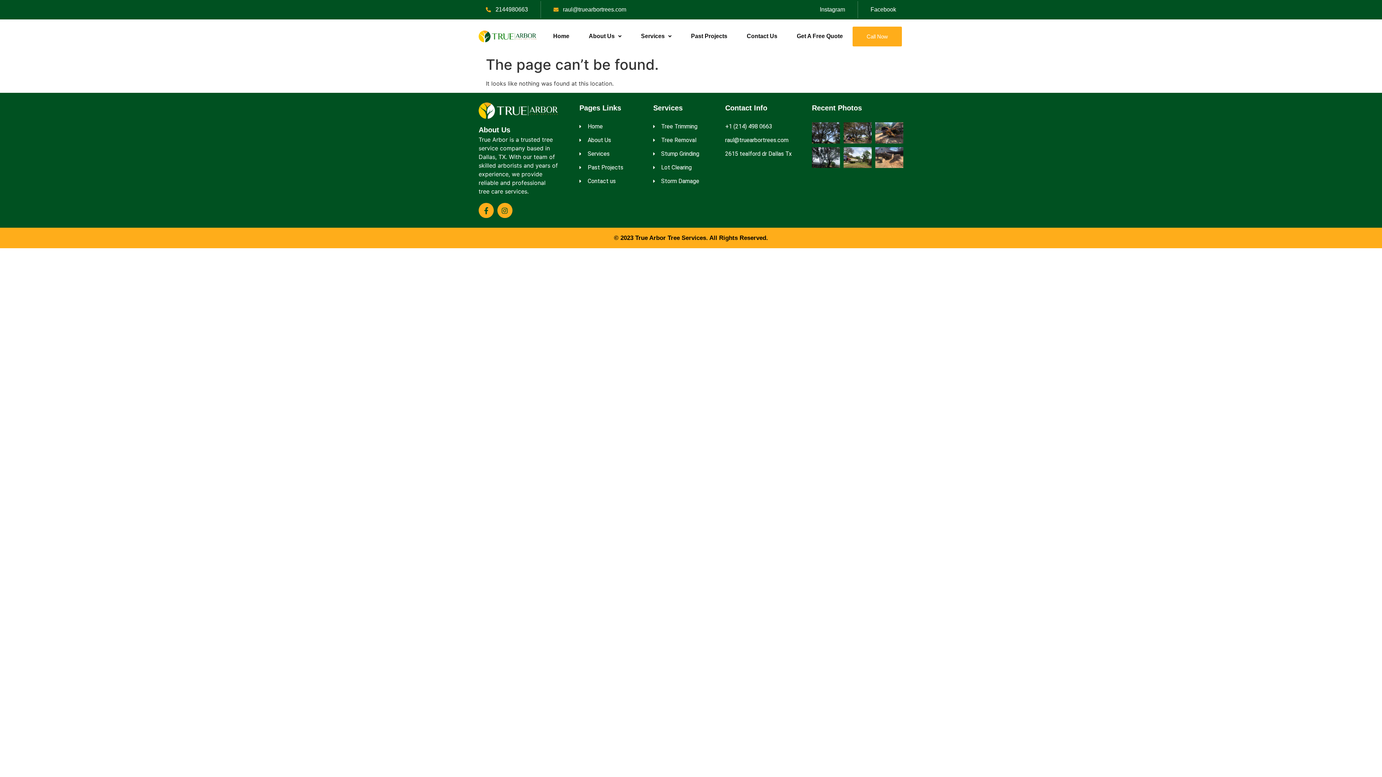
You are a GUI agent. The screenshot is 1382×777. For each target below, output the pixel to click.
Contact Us (762, 36)
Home (561, 36)
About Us (602, 36)
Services (653, 36)
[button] (605, 36)
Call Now (877, 36)
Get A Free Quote (820, 36)
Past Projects (709, 36)
